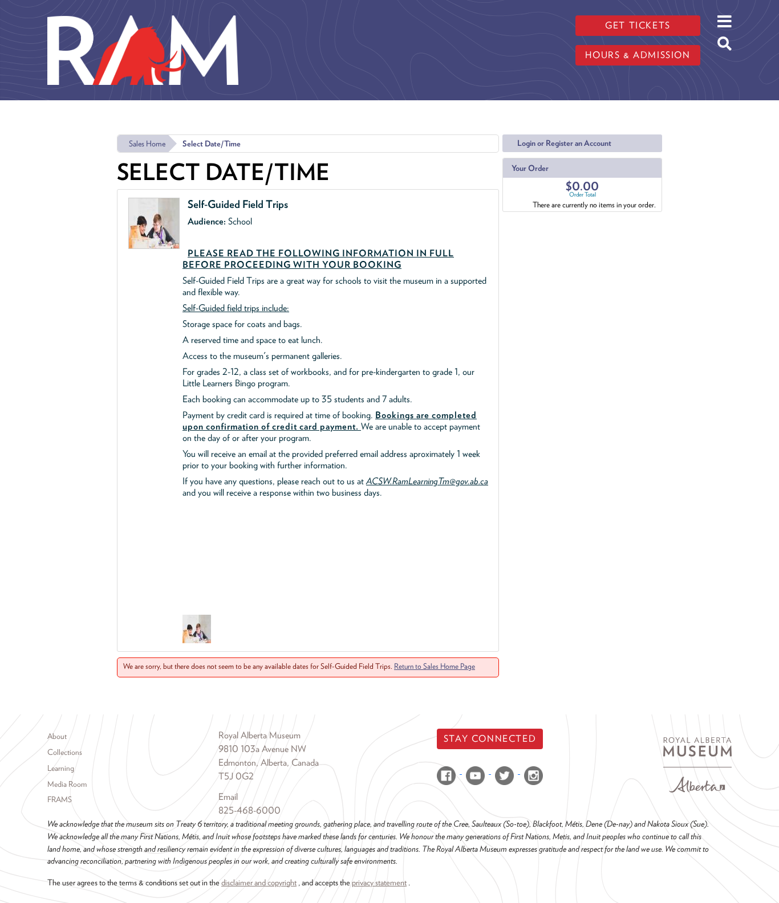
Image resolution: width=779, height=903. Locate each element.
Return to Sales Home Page (434, 666)
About (57, 736)
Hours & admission (637, 55)
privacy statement (379, 882)
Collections (64, 752)
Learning (60, 768)
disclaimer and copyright (259, 882)
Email (228, 796)
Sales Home (147, 143)
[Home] (142, 8)
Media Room (67, 783)
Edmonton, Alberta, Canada (268, 762)
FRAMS (59, 799)
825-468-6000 (249, 810)
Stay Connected (490, 738)
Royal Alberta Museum (259, 735)
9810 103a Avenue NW (262, 748)
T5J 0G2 (236, 776)
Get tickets (638, 25)
